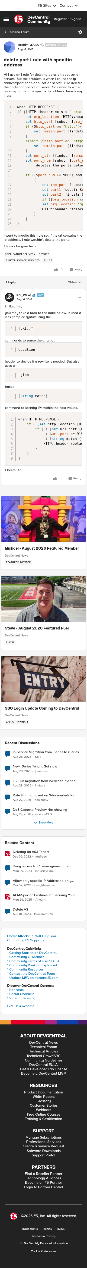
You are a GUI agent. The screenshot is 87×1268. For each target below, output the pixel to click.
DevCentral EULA (43, 1065)
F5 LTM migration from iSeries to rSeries (44, 781)
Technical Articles (43, 1051)
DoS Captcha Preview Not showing (40, 810)
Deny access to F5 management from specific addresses (42, 866)
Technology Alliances (43, 1178)
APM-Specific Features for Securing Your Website (44, 895)
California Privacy (43, 1236)
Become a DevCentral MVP (43, 1073)
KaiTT (39, 757)
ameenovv (41, 800)
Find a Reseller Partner (43, 1174)
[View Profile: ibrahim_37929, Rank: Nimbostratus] (9, 47)
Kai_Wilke (23, 295)
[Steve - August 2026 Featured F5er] (43, 599)
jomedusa (41, 771)
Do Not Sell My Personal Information (43, 1243)
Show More (46, 822)
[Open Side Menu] (6, 19)
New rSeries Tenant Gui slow (35, 766)
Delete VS (20, 909)
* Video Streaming (21, 998)
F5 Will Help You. (32, 936)
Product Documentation (43, 1092)
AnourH (40, 900)
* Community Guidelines (25, 957)
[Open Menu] (80, 32)
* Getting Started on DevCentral (32, 953)
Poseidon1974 (43, 914)
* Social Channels (20, 994)
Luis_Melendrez (44, 885)
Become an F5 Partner (43, 1182)
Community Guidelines (43, 1060)
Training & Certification (43, 1119)
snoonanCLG (43, 814)
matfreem (41, 856)
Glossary (43, 1101)
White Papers (44, 1097)
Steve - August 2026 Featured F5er (37, 628)
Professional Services (43, 1142)
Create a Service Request (43, 1146)
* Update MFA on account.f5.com (32, 978)
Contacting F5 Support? (25, 940)
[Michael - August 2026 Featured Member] (43, 519)
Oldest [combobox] (74, 283)
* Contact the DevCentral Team (31, 973)
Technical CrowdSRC (43, 1056)
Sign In (76, 19)
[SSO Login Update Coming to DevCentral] (43, 679)
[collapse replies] (43, 291)
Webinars (43, 1110)
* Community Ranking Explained (32, 965)
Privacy (60, 1229)
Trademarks (30, 1229)
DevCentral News (16, 555)
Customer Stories (44, 1105)
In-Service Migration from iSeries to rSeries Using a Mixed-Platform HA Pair (46, 752)
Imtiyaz (40, 785)
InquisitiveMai (44, 871)
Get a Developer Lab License (43, 1069)
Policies (47, 1229)
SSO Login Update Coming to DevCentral (42, 709)
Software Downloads (44, 1151)
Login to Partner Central (43, 1187)
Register (60, 19)
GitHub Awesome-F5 (23, 1006)
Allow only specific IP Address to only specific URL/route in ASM (42, 881)
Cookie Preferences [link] (43, 1251)
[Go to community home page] (32, 19)
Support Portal (43, 1155)
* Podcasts (15, 990)
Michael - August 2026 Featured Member (42, 549)
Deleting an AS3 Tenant (31, 852)
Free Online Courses (43, 1114)
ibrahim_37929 (28, 45)
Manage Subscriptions (44, 1137)
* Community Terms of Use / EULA (33, 961)
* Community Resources (25, 969)
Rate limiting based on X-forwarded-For (43, 795)
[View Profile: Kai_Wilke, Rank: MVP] (9, 297)
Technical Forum (18, 32)
